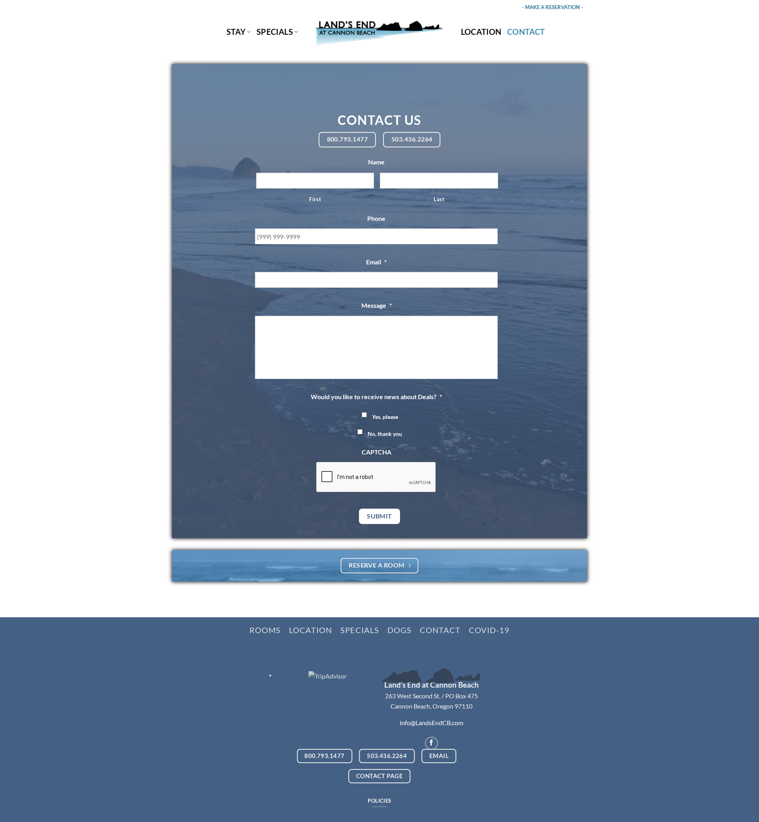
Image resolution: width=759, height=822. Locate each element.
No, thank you (385, 433)
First (315, 199)
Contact (526, 31)
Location (481, 31)
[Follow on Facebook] (431, 743)
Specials (275, 31)
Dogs (399, 630)
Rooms (265, 630)
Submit (379, 516)
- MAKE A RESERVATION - (552, 7)
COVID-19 (489, 630)
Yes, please (385, 416)
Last (439, 199)
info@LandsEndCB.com (431, 722)
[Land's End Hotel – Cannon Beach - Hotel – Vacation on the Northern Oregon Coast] (379, 32)
